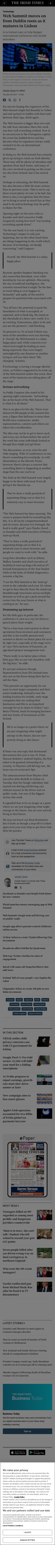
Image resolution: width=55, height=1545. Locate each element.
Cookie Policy (19, 1497)
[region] (27, 1503)
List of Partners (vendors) (13, 1526)
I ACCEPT (27, 1532)
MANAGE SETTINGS (27, 1540)
